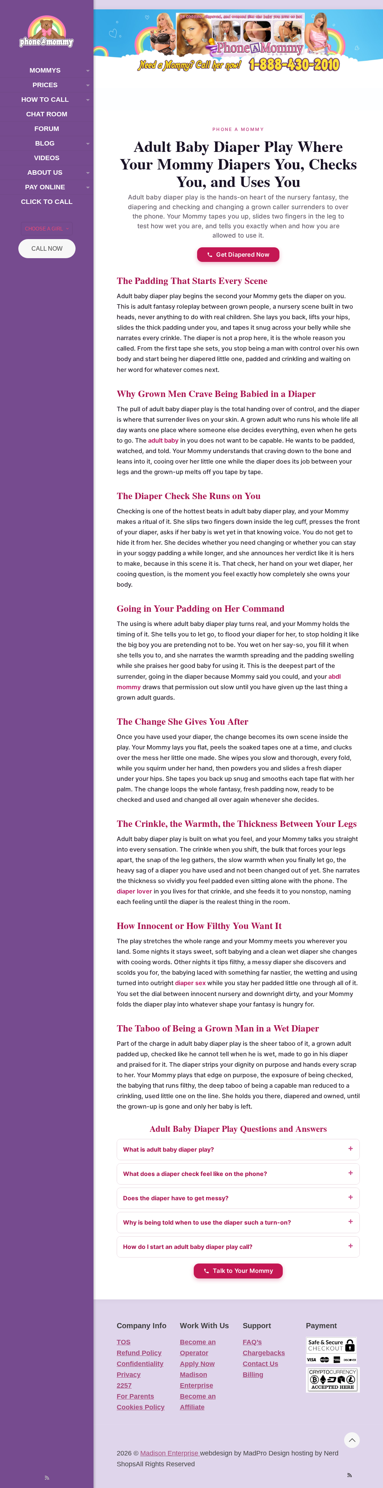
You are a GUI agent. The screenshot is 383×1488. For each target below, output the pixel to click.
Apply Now (197, 1364)
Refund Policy (139, 1353)
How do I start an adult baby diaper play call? (187, 1246)
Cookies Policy (141, 1407)
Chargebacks (264, 1353)
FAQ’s (252, 1342)
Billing (253, 1374)
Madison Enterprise (170, 1453)
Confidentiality (140, 1364)
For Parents (135, 1396)
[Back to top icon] (352, 1440)
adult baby (163, 440)
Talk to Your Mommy (243, 1270)
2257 (124, 1385)
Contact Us (260, 1364)
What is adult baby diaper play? (168, 1149)
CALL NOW (46, 248)
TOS (124, 1342)
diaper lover (134, 891)
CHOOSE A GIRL (44, 229)
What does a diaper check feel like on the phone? (195, 1173)
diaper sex (190, 983)
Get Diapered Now (242, 254)
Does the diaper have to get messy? (176, 1198)
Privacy (129, 1374)
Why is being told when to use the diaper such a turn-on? (207, 1222)
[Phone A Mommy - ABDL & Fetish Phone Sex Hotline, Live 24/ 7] (47, 32)
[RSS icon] (47, 1478)
